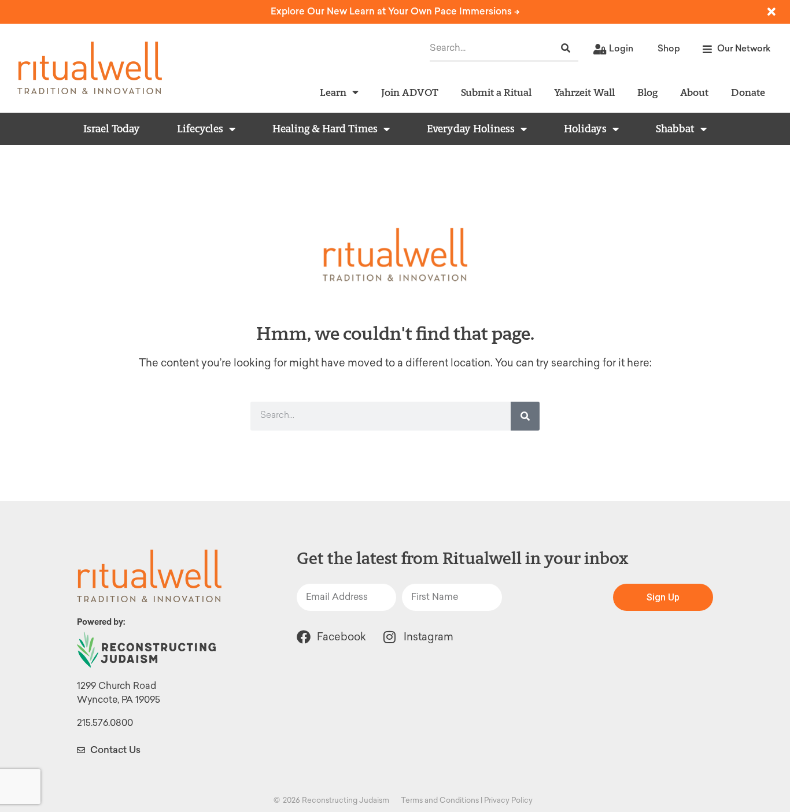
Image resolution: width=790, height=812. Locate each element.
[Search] (565, 48)
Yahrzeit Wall (584, 92)
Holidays (585, 129)
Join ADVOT (409, 92)
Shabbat (675, 129)
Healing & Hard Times (325, 129)
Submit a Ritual (496, 92)
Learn (333, 92)
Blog (647, 92)
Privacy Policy (508, 800)
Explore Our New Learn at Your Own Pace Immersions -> (395, 11)
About (694, 92)
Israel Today (111, 129)
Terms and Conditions (440, 800)
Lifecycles (200, 129)
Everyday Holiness (471, 129)
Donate (748, 92)
